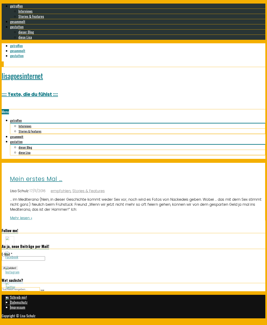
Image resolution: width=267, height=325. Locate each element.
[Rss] (3, 64)
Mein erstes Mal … (36, 179)
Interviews (25, 11)
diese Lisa (25, 37)
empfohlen (61, 190)
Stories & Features (31, 16)
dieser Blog (26, 32)
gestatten (17, 26)
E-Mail (7, 254)
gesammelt (17, 21)
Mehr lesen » (21, 217)
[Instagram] (2, 64)
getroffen (16, 6)
